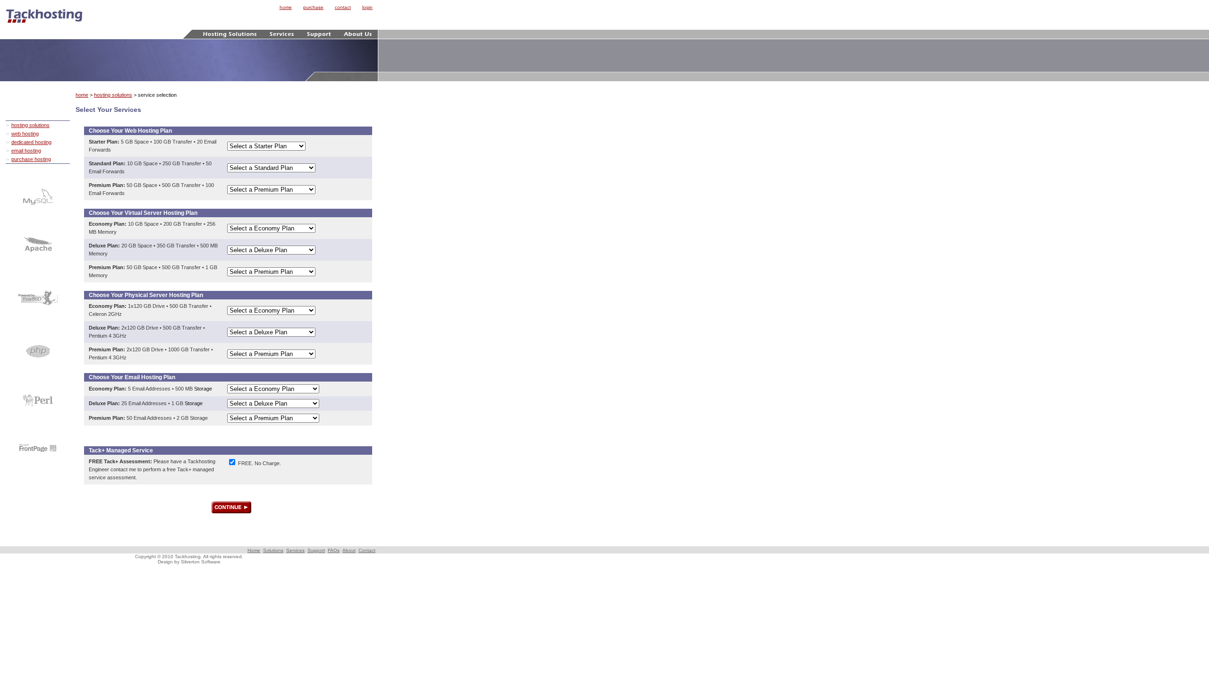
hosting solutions (30, 125)
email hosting (26, 150)
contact (343, 7)
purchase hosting (31, 159)
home (286, 7)
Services (295, 550)
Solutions (273, 550)
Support (316, 550)
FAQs (334, 550)
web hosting (25, 133)
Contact (366, 550)
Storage (203, 388)
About (349, 550)
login (367, 7)
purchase (313, 7)
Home (253, 550)
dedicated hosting (31, 142)
